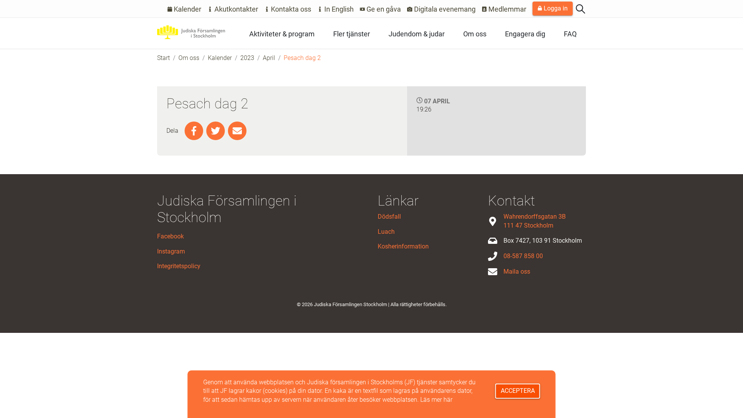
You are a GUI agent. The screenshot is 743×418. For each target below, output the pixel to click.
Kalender (186, 9)
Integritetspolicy (178, 266)
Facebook (170, 236)
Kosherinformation (403, 246)
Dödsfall (389, 216)
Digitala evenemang (444, 9)
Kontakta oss (290, 9)
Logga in (555, 8)
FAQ (570, 34)
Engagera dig (525, 34)
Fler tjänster (351, 34)
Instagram (171, 251)
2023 (247, 58)
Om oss (474, 34)
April (269, 58)
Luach (386, 231)
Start (163, 58)
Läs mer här (436, 399)
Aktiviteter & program (282, 34)
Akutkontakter (235, 9)
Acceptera (518, 390)
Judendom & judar (417, 34)
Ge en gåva (383, 9)
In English (338, 9)
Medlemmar (506, 9)
